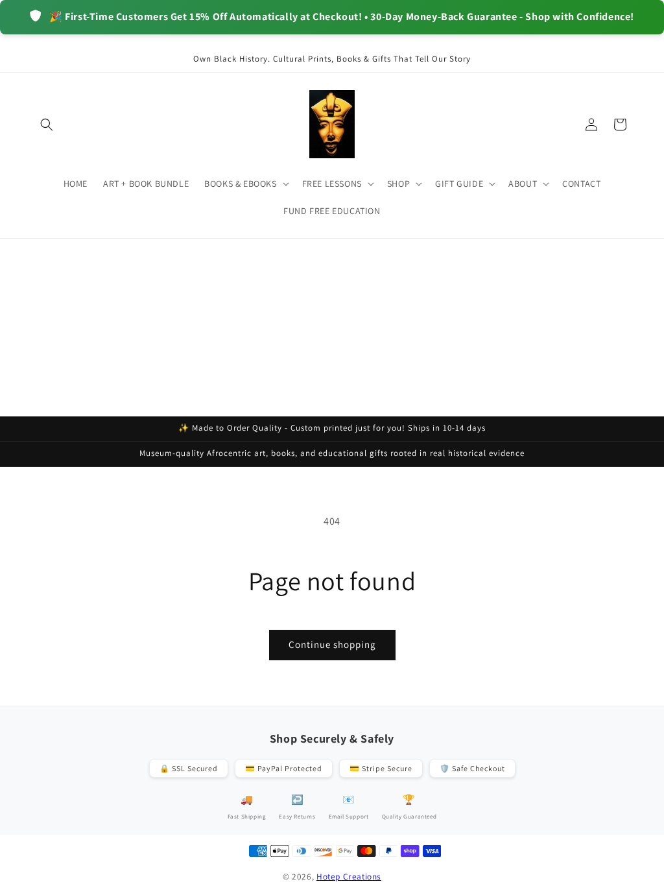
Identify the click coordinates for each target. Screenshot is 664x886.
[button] (46, 124)
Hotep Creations (348, 876)
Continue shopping (332, 644)
